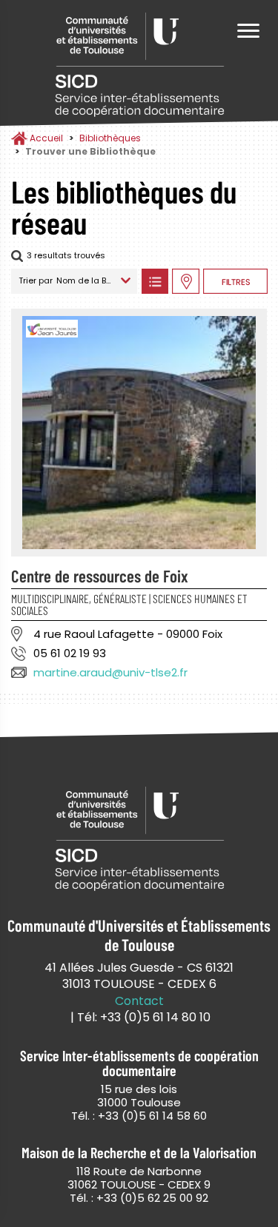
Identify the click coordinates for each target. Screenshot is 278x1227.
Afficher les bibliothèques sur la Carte (185, 281)
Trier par (36, 280)
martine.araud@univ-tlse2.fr (110, 672)
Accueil (46, 138)
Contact (139, 1001)
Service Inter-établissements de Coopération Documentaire (139, 65)
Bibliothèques (110, 138)
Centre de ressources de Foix (99, 575)
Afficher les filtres (235, 281)
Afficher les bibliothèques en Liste (154, 281)
